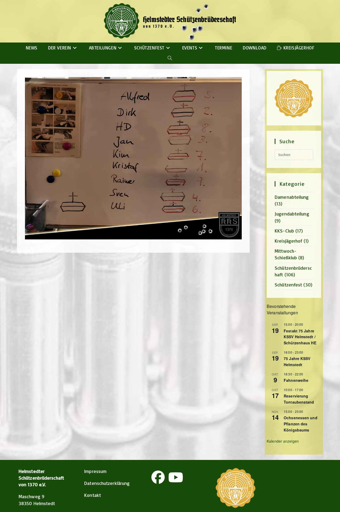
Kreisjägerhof (288, 241)
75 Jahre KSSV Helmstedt (297, 361)
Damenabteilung (292, 197)
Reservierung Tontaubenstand (299, 399)
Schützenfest (288, 284)
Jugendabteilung (292, 214)
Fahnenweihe (296, 380)
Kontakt (92, 495)
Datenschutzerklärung (107, 483)
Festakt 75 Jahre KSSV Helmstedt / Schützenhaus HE (300, 336)
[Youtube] (175, 477)
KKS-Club (284, 231)
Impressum (95, 471)
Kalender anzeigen (283, 441)
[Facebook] (158, 477)
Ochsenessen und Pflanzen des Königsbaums (300, 423)
